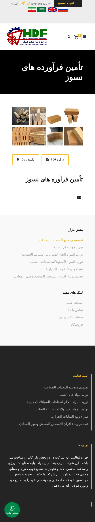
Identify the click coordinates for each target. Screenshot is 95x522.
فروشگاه (76, 324)
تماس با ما (75, 310)
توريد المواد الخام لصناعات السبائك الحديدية (52, 254)
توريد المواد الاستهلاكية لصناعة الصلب (56, 262)
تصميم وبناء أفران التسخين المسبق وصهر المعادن (48, 276)
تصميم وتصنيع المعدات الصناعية (61, 240)
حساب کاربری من (70, 317)
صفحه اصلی (74, 303)
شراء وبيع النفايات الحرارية (64, 269)
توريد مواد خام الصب (68, 247)
